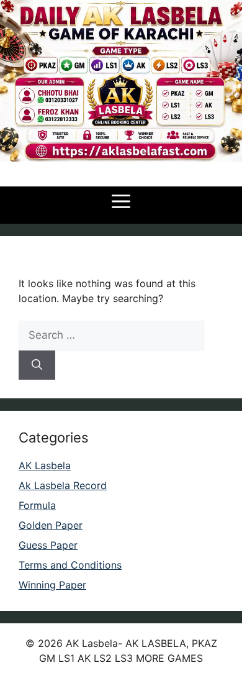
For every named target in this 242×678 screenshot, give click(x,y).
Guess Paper (48, 545)
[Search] (37, 365)
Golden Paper (51, 525)
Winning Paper (52, 585)
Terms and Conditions (70, 565)
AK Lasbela (45, 465)
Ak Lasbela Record (63, 485)
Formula (37, 505)
